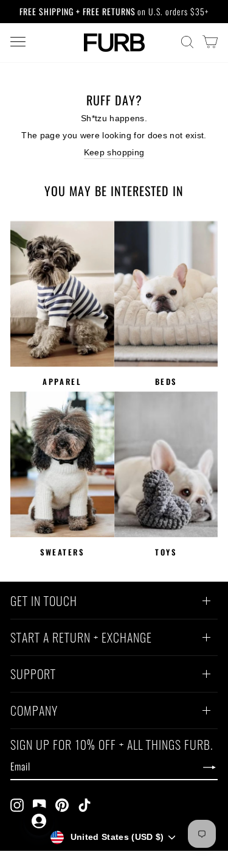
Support (33, 675)
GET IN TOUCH (43, 602)
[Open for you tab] (39, 821)
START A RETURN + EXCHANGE (81, 639)
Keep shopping (114, 152)
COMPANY (34, 712)
